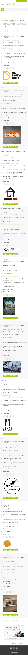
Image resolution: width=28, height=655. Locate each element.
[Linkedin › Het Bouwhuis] (10, 68)
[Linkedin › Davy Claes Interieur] (10, 592)
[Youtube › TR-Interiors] (13, 358)
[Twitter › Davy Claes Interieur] (4, 592)
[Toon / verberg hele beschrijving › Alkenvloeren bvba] (15, 522)
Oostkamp (13, 40)
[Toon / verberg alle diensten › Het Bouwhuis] (15, 57)
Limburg (5, 157)
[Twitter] (11, 648)
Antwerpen (5, 265)
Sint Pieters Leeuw (15, 94)
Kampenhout (13, 329)
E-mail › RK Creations (7, 453)
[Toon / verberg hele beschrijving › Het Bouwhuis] (15, 53)
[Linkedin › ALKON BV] (10, 416)
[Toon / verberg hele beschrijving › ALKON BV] (15, 401)
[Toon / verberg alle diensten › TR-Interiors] (15, 347)
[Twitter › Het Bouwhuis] (4, 68)
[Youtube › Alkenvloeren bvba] (13, 537)
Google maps (20, 40)
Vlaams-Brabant (6, 94)
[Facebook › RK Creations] (7, 474)
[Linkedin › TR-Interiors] (10, 358)
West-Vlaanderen (6, 40)
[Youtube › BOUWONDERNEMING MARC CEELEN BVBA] (13, 245)
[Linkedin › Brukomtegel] (10, 123)
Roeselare (13, 387)
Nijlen (10, 265)
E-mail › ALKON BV (7, 395)
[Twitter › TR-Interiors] (4, 358)
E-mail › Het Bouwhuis (7, 48)
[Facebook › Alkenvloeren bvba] (7, 537)
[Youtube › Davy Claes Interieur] (13, 592)
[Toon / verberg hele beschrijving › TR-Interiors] (15, 343)
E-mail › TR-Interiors (7, 337)
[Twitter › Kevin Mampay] (4, 295)
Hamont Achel (10, 214)
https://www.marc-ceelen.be (13, 226)
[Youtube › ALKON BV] (13, 416)
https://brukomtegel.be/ (12, 105)
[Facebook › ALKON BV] (7, 416)
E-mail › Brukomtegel (7, 103)
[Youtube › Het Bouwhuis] (13, 68)
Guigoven (10, 157)
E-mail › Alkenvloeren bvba (8, 517)
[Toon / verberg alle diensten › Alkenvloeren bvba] (15, 525)
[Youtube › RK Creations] (13, 474)
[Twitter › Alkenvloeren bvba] (4, 537)
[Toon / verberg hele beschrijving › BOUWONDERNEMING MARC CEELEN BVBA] (15, 230)
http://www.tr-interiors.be (12, 339)
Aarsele (13, 445)
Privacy (16, 652)
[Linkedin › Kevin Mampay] (10, 295)
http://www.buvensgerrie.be (12, 169)
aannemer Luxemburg (5, 20)
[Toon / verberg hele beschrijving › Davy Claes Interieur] (15, 576)
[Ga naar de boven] (26, 83)
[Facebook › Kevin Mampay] (7, 295)
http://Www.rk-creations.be (12, 455)
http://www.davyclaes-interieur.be (14, 572)
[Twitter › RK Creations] (4, 474)
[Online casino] (14, 625)
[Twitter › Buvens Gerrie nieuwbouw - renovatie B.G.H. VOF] (4, 184)
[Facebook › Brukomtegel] (7, 123)
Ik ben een (22, 1)
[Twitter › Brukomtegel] (4, 123)
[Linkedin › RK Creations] (10, 474)
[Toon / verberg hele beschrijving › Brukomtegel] (15, 109)
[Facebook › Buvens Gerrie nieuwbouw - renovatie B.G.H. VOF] (7, 184)
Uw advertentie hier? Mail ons (14, 638)
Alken (9, 508)
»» (16, 30)
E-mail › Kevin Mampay (8, 273)
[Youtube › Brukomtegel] (13, 123)
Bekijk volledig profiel (10, 82)
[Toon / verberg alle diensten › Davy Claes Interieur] (15, 580)
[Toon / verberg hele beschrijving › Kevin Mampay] (15, 279)
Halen (9, 561)
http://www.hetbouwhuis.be (12, 50)
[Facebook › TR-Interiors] (7, 358)
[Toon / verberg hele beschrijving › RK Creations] (15, 459)
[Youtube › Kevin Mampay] (13, 295)
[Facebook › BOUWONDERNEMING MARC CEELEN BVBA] (7, 245)
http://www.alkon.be (11, 397)
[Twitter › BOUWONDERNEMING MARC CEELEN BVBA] (4, 245)
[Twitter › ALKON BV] (4, 416)
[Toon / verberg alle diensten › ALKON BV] (15, 405)
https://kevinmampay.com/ (12, 276)
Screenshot (22, 50)
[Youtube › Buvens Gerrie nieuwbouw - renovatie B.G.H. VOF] (13, 184)
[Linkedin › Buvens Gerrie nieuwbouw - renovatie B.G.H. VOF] (10, 184)
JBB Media (13, 652)
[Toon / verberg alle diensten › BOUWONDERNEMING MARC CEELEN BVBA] (15, 233)
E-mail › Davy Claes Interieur (9, 569)
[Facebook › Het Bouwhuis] (7, 68)
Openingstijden (7, 115)
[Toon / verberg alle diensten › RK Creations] (15, 463)
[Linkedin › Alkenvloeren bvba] (10, 537)
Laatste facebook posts (8, 62)
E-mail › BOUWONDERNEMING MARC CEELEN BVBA (15, 224)
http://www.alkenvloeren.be (12, 519)
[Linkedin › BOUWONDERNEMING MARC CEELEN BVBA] (10, 245)
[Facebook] (14, 648)
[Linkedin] (17, 648)
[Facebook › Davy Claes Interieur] (7, 592)
